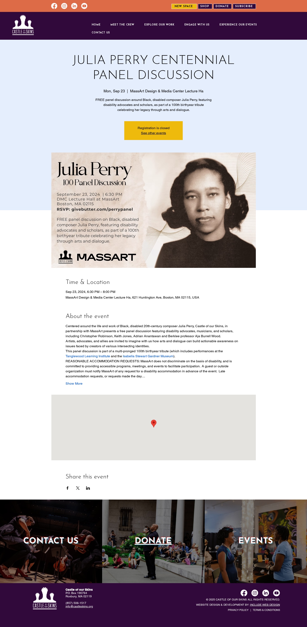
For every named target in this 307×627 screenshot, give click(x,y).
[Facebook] (54, 6)
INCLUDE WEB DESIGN (265, 604)
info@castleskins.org (79, 606)
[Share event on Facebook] (68, 488)
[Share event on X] (78, 488)
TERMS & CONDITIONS (266, 610)
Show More (74, 383)
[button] (124, 25)
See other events (153, 133)
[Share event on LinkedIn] (88, 488)
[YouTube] (84, 6)
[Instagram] (64, 6)
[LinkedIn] (74, 6)
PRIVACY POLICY (238, 610)
